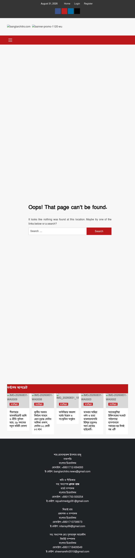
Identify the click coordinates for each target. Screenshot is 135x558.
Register (88, 3)
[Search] (124, 40)
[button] (10, 40)
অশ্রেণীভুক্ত (14, 404)
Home (67, 3)
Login (77, 3)
